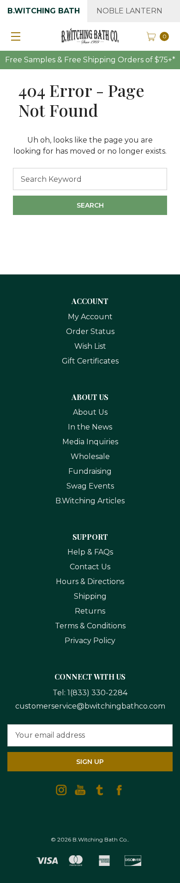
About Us (90, 412)
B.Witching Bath (43, 10)
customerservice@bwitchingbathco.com (90, 706)
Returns (90, 611)
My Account (90, 316)
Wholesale (90, 456)
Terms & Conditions (90, 625)
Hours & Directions (90, 581)
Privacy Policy (90, 640)
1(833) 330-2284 (97, 692)
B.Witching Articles (90, 500)
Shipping (90, 596)
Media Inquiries (90, 441)
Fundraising (90, 471)
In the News (90, 427)
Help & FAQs (90, 552)
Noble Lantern (129, 10)
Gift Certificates (90, 361)
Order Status (90, 331)
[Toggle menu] (14, 36)
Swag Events (90, 486)
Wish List (90, 346)
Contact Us (90, 566)
